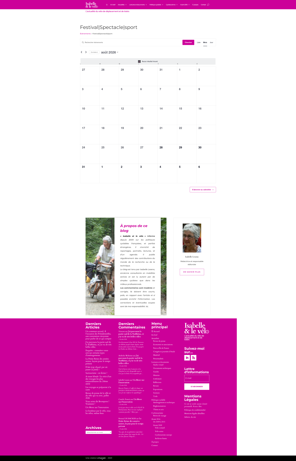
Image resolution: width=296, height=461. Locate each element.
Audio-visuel (158, 365)
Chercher (188, 42)
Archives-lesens (161, 438)
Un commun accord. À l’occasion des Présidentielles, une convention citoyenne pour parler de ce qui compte (98, 335)
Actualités (121, 5)
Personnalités (158, 358)
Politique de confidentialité (194, 410)
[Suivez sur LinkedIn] (187, 357)
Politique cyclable (155, 5)
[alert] (148, 61)
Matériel (156, 355)
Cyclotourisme (170, 5)
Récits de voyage (159, 415)
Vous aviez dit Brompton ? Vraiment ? (97, 402)
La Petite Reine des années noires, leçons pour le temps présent (98, 361)
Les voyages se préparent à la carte (98, 388)
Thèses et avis (158, 409)
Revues (156, 386)
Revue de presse (159, 341)
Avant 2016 (183, 5)
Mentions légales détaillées (194, 413)
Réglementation (159, 406)
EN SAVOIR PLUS (191, 272)
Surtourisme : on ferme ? (96, 373)
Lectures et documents (137, 5)
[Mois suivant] (86, 52)
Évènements (85, 34)
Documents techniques (162, 368)
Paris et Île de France (161, 348)
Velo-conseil (160, 428)
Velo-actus (159, 431)
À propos (195, 5)
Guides (156, 371)
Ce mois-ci (94, 52)
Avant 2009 (157, 425)
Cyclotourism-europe (163, 435)
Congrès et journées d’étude (164, 351)
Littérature (157, 378)
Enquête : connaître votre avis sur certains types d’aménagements (97, 353)
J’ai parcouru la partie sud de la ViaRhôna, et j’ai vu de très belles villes (98, 344)
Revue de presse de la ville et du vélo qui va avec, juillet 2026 (98, 395)
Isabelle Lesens (124, 380)
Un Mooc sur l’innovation (97, 407)
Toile (155, 396)
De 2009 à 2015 (159, 422)
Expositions (157, 389)
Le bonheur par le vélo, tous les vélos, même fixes (98, 412)
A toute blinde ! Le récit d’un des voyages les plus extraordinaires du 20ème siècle (98, 380)
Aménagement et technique (164, 402)
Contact (203, 5)
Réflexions (157, 382)
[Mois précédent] (81, 52)
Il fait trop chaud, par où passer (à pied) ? (96, 368)
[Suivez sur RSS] (193, 357)
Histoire (156, 375)
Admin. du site (190, 417)
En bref (112, 5)
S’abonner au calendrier (201, 189)
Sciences (156, 393)
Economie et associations (163, 344)
